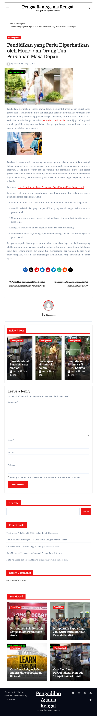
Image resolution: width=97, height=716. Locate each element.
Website (11, 464)
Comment (13, 401)
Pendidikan (15, 607)
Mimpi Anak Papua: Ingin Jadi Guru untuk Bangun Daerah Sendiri (36, 539)
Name (11, 440)
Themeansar (10, 699)
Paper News (19, 695)
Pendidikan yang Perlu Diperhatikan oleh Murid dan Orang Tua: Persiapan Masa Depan (48, 50)
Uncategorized (14, 37)
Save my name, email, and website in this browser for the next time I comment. (45, 477)
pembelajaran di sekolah (54, 120)
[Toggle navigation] (7, 8)
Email (11, 452)
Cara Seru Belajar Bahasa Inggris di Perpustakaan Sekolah (32, 546)
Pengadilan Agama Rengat (48, 7)
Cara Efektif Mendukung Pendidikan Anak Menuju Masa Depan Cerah (51, 187)
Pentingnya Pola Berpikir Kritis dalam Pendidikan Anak (32, 533)
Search (13, 503)
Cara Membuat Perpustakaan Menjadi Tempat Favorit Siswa (19, 367)
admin (17, 63)
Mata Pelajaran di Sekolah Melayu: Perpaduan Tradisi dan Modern (37, 559)
